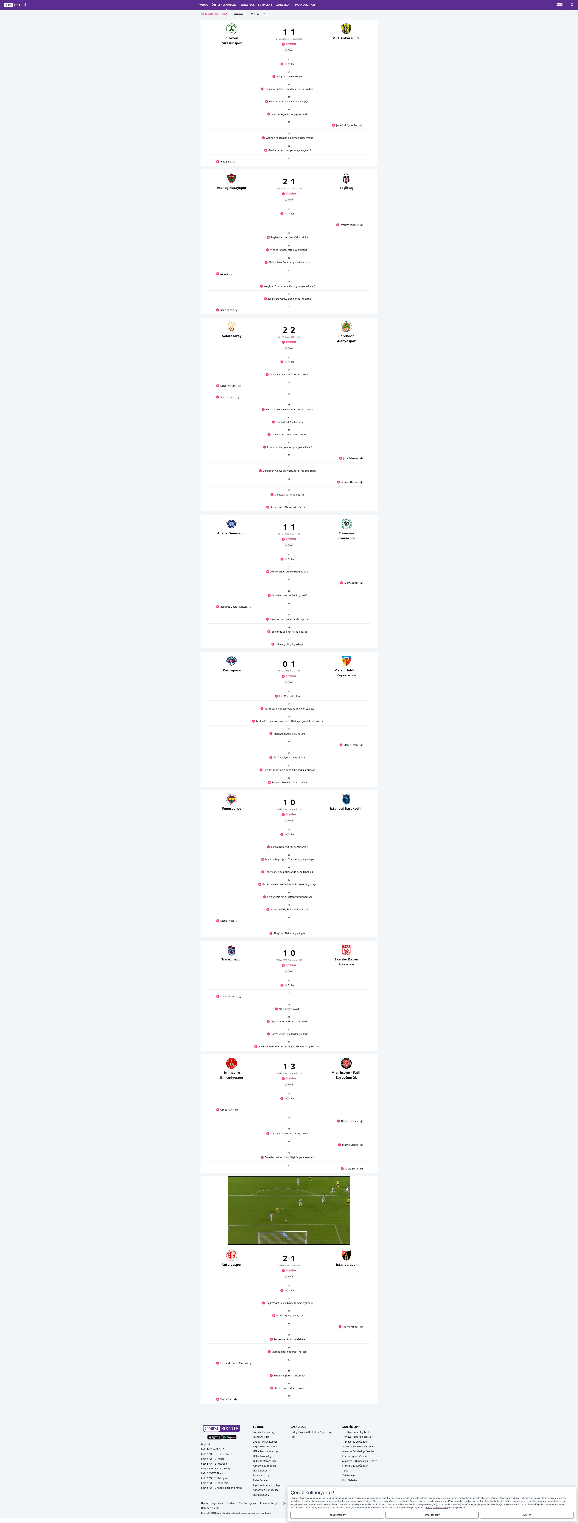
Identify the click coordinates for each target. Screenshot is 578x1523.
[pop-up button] (340, 1240)
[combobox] (215, 14)
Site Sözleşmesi (247, 1503)
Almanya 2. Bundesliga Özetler (359, 1461)
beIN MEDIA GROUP (212, 1449)
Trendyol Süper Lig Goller (356, 1432)
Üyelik (204, 1503)
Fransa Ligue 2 (261, 1494)
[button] (15, 5)
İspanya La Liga (261, 1475)
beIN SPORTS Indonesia (214, 1483)
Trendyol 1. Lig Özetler (355, 1441)
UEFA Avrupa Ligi (262, 1456)
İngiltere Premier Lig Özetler (358, 1446)
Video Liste (348, 1475)
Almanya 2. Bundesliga (266, 1490)
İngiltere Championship (266, 1485)
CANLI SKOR (283, 4)
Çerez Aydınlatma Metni (436, 1507)
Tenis (345, 1470)
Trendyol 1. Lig (261, 1437)
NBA (293, 1437)
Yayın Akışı (217, 1503)
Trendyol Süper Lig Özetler (357, 1437)
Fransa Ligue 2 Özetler (355, 1465)
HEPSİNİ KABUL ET (337, 1515)
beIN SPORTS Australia (214, 1463)
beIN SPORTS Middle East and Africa (221, 1487)
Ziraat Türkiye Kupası (265, 1441)
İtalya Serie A (260, 1480)
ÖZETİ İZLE (291, 44)
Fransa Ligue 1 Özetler (355, 1456)
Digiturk (205, 1444)
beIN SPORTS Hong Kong (215, 1468)
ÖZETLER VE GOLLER (224, 4)
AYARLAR (527, 1515)
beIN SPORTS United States (216, 1454)
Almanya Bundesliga (264, 1465)
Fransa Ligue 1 (261, 1470)
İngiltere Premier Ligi (265, 1446)
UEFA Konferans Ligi (264, 1461)
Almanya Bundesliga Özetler (358, 1451)
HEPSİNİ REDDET (432, 1515)
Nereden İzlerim (210, 1508)
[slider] (289, 1235)
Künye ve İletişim (269, 1503)
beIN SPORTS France (212, 1458)
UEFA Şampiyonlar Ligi (265, 1451)
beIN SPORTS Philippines (215, 1478)
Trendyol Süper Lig (263, 1432)
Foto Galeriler (350, 1480)
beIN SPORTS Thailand (214, 1473)
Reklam (231, 1503)
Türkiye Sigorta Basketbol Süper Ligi (311, 1432)
